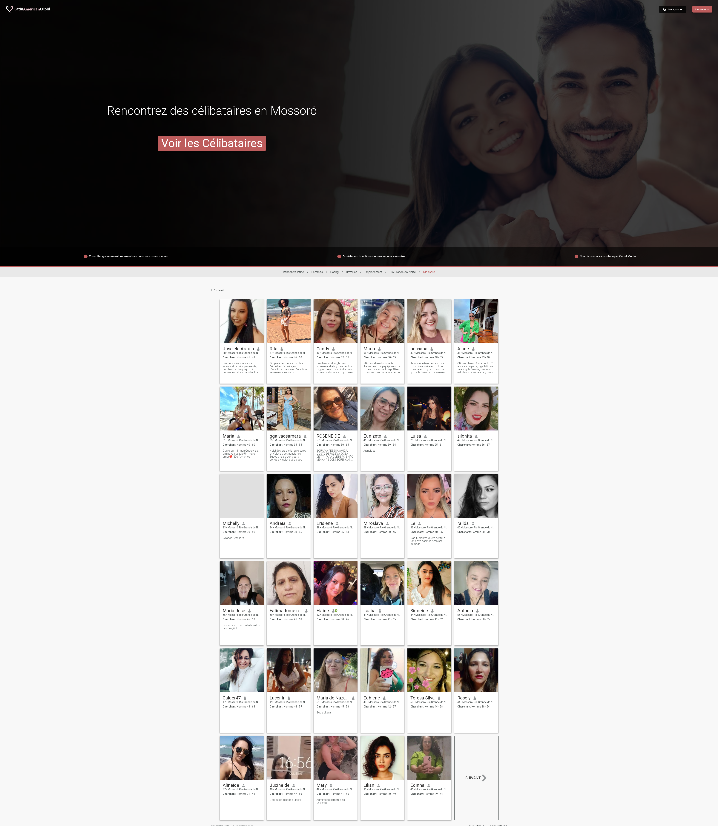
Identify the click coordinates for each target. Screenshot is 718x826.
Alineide (231, 785)
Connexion (702, 9)
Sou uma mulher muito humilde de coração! (241, 627)
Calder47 (232, 698)
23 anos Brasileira (233, 537)
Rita (273, 348)
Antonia (465, 610)
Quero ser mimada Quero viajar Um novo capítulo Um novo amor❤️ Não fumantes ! (241, 453)
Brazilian (351, 272)
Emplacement (373, 272)
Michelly (231, 523)
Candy (323, 348)
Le (412, 523)
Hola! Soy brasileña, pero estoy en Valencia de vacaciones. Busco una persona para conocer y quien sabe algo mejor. (288, 455)
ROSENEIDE (328, 436)
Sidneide (419, 610)
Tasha (369, 610)
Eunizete (372, 436)
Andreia (278, 523)
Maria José (234, 610)
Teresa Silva (422, 698)
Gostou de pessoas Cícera (285, 799)
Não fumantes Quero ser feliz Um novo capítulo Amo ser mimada (427, 540)
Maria (369, 348)
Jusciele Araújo (238, 348)
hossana (418, 348)
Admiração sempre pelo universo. (331, 801)
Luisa (415, 436)
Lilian (368, 785)
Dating (334, 272)
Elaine (323, 610)
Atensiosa (369, 450)
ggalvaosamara (285, 436)
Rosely (463, 698)
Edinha (417, 785)
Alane (463, 348)
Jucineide (279, 785)
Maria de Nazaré (333, 698)
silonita (464, 436)
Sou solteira (324, 712)
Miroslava (373, 523)
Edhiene (371, 698)
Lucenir (277, 698)
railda (463, 523)
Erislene (325, 523)
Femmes (317, 272)
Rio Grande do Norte (402, 272)
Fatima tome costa (286, 610)
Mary (322, 785)
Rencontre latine (293, 272)
